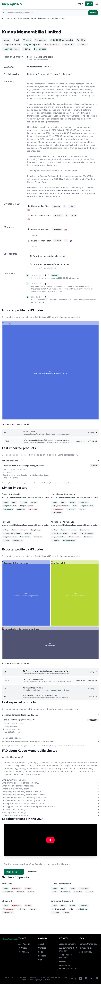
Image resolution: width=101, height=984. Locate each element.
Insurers (62, 961)
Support (42, 955)
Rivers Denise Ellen (40, 206)
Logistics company (67, 944)
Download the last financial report (49, 256)
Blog (40, 959)
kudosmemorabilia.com (38, 66)
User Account (24, 944)
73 (5, 689)
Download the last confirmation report (51, 264)
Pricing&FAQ (23, 952)
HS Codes (22, 948)
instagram (32, 74)
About (41, 944)
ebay (55, 74)
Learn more (32, 872)
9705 (7, 441)
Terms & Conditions (88, 944)
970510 (94, 466)
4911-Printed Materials (33, 679)
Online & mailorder (44, 57)
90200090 (93, 720)
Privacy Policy (85, 948)
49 (5, 672)
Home (7, 18)
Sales (40, 952)
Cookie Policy (85, 952)
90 (5, 696)
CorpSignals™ (22, 977)
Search (93, 12)
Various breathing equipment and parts (19, 720)
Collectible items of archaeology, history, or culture (23, 466)
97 (5, 433)
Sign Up (89, 4)
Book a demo (12, 872)
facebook (45, 74)
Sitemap (72, 978)
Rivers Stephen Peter (41, 215)
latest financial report (66, 190)
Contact (42, 948)
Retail (29, 57)
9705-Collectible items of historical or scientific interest (46, 440)
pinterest (66, 74)
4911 (7, 680)
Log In (80, 4)
